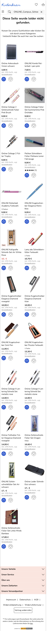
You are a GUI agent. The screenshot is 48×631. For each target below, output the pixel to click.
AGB (36, 599)
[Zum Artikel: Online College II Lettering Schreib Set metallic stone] (35, 377)
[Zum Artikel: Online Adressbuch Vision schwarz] (11, 52)
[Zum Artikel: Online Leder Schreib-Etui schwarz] (35, 470)
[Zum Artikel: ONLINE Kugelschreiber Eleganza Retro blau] (35, 191)
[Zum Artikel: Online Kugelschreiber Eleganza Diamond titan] (35, 284)
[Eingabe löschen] (41, 12)
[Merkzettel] (36, 4)
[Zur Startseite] (11, 4)
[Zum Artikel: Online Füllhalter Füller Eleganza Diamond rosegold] (11, 423)
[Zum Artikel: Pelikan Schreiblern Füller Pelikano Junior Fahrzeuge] (35, 142)
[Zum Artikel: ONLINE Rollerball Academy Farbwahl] (11, 191)
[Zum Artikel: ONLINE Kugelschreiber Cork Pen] (11, 331)
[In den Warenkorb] (3, 79)
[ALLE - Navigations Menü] (2, 11)
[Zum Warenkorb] (43, 4)
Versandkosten (6, 74)
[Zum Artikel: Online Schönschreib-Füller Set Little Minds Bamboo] (11, 516)
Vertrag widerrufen (23, 610)
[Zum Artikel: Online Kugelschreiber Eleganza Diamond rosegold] (11, 284)
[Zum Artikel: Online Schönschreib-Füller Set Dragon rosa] (35, 423)
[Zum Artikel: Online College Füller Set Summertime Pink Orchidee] (35, 95)
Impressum (11, 599)
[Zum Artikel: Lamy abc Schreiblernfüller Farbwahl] (35, 238)
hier (31, 624)
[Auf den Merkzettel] (10, 79)
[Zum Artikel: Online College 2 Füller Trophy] (11, 142)
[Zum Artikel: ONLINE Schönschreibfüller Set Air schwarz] (11, 470)
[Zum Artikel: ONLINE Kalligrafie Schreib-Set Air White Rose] (11, 238)
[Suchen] (10, 12)
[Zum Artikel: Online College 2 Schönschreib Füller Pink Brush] (11, 95)
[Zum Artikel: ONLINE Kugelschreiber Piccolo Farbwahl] (35, 331)
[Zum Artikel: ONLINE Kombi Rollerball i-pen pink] (35, 52)
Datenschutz (25, 599)
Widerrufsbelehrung (12, 605)
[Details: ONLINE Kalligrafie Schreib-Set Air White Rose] (4, 245)
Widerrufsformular (33, 605)
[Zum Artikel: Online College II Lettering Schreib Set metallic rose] (11, 377)
